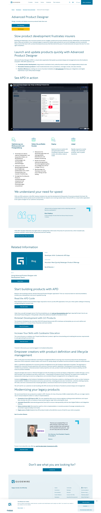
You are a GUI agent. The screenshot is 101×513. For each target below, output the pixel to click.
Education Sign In (84, 492)
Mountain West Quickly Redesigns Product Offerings (62, 262)
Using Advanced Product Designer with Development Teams (24, 276)
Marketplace (57, 497)
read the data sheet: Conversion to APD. (47, 446)
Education (69, 492)
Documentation (58, 492)
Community (69, 487)
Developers (18, 9)
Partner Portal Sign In (85, 497)
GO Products (23, 379)
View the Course (24, 341)
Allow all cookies (85, 502)
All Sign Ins (85, 487)
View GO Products (23, 326)
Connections (57, 490)
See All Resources (49, 267)
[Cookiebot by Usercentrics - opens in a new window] (10, 511)
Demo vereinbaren (87, 2)
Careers (56, 487)
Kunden (36, 2)
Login (79, 2)
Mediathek (48, 2)
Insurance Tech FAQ (70, 494)
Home (13, 9)
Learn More (20, 281)
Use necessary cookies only (86, 509)
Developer (69, 490)
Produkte (30, 2)
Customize (85, 506)
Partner (42, 2)
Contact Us (52, 470)
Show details (20, 508)
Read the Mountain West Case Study (24, 236)
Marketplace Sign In (85, 494)
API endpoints (60, 69)
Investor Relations (58, 494)
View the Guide (24, 306)
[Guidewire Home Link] (21, 481)
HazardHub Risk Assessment (72, 497)
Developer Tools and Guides (29, 9)
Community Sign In (85, 490)
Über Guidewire (56, 2)
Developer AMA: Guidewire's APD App (57, 255)
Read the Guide (24, 449)
